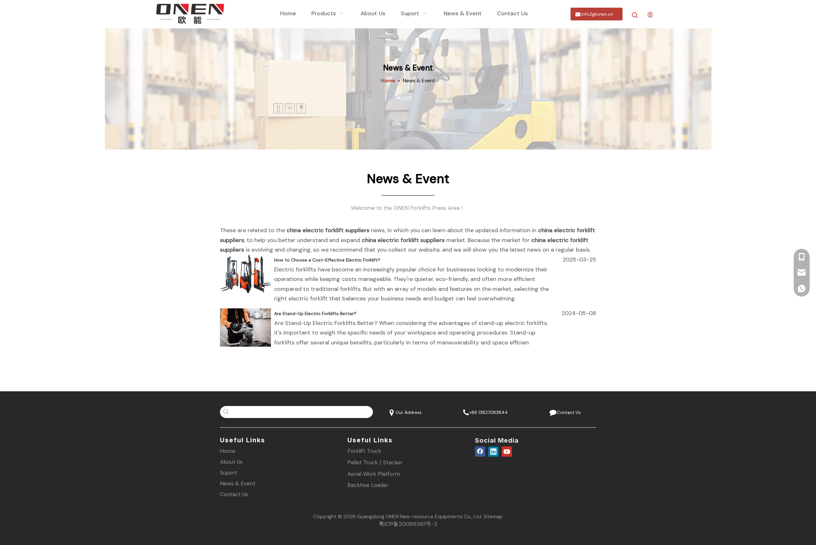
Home (227, 450)
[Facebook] (480, 451)
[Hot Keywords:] (635, 15)
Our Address (408, 412)
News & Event (237, 483)
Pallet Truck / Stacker (375, 462)
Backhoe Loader (368, 485)
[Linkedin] (493, 451)
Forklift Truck (364, 450)
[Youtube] (507, 451)
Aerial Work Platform (373, 473)
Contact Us (567, 412)
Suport (228, 472)
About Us (231, 461)
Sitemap (493, 516)
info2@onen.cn (596, 14)
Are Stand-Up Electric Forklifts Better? (315, 313)
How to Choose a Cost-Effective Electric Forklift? (327, 260)
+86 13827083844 (488, 412)
